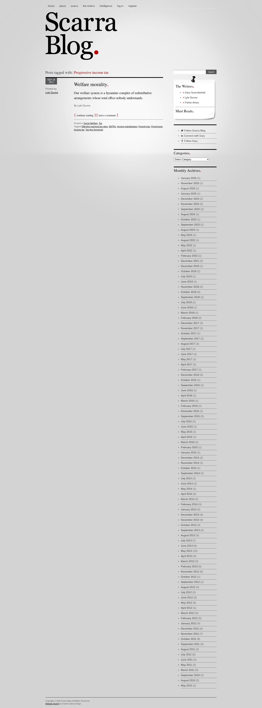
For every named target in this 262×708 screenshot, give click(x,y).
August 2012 (188, 587)
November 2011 (190, 633)
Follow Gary (190, 140)
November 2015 (190, 411)
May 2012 (186, 602)
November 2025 (190, 183)
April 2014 (186, 493)
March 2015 (187, 442)
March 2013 (187, 561)
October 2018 (188, 292)
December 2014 (190, 457)
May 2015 (186, 431)
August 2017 (188, 343)
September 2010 (190, 675)
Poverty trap (144, 126)
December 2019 (190, 266)
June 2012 (187, 597)
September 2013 (190, 530)
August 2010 (188, 680)
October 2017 (188, 333)
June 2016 (187, 390)
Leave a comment (107, 115)
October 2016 (188, 380)
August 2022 (188, 240)
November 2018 (190, 286)
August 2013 (188, 535)
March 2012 (187, 613)
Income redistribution (127, 126)
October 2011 (188, 638)
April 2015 (186, 437)
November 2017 (190, 328)
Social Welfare (91, 123)
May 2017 (186, 359)
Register (132, 5)
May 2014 (186, 488)
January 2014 (188, 509)
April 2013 (186, 556)
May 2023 (186, 235)
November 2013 (190, 519)
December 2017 (190, 323)
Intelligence (106, 5)
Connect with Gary (194, 135)
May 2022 (186, 245)
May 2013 (186, 550)
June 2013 (187, 545)
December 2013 (190, 514)
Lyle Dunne (51, 92)
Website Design (52, 704)
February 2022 (189, 255)
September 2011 (190, 644)
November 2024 (190, 203)
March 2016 (187, 400)
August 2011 (188, 649)
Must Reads (184, 111)
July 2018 (186, 302)
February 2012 (189, 618)
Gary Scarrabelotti (195, 92)
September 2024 (190, 209)
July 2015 (186, 421)
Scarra (74, 5)
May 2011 (186, 664)
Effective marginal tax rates (95, 126)
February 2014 (189, 504)
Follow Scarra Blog (194, 130)
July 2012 (186, 592)
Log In (120, 5)
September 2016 (190, 385)
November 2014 (190, 462)
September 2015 (190, 416)
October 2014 (188, 468)
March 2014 (187, 499)
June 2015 (187, 426)
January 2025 (188, 193)
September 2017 (190, 338)
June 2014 (187, 483)
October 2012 (188, 576)
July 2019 (186, 276)
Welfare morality (90, 84)
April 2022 (186, 250)
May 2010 (186, 685)
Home (51, 5)
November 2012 (190, 571)
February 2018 (189, 317)
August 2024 (188, 214)
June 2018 (187, 307)
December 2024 (190, 198)
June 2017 (187, 354)
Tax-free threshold (94, 130)
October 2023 (188, 219)
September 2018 (190, 297)
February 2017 (189, 369)
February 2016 (189, 405)
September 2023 (190, 224)
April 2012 (186, 607)
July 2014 (186, 478)
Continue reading (85, 115)
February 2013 (189, 566)
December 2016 (190, 374)
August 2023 (188, 229)
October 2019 (188, 271)
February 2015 (189, 447)
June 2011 (187, 659)
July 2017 (186, 348)
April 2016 (186, 395)
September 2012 (190, 582)
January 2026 (188, 178)
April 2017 (186, 364)
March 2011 (187, 670)
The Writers (89, 5)
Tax (100, 123)
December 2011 (190, 628)
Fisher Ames (192, 102)
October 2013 (188, 525)
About (62, 5)
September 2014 (190, 473)
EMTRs (112, 126)
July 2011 (186, 654)
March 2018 (187, 312)
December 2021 (190, 260)
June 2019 (187, 281)
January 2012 (188, 623)
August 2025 (188, 188)
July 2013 (186, 540)
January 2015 (188, 452)
